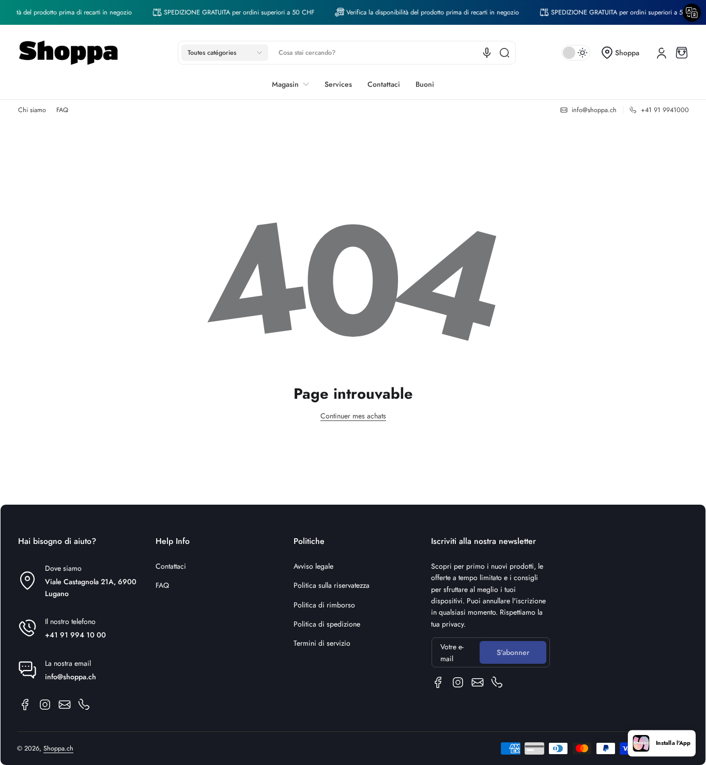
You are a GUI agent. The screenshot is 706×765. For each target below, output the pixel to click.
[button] (224, 52)
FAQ (62, 110)
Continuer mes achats (353, 416)
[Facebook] (25, 704)
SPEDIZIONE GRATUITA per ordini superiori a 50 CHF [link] (231, 12)
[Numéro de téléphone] (84, 704)
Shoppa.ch (58, 748)
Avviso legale (313, 566)
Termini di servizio (322, 643)
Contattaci (171, 566)
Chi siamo (32, 110)
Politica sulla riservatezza (332, 585)
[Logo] (68, 52)
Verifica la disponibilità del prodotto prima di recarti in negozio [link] (424, 12)
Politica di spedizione (327, 624)
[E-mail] (64, 704)
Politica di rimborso (324, 605)
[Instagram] (45, 704)
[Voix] (487, 52)
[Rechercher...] (504, 52)
